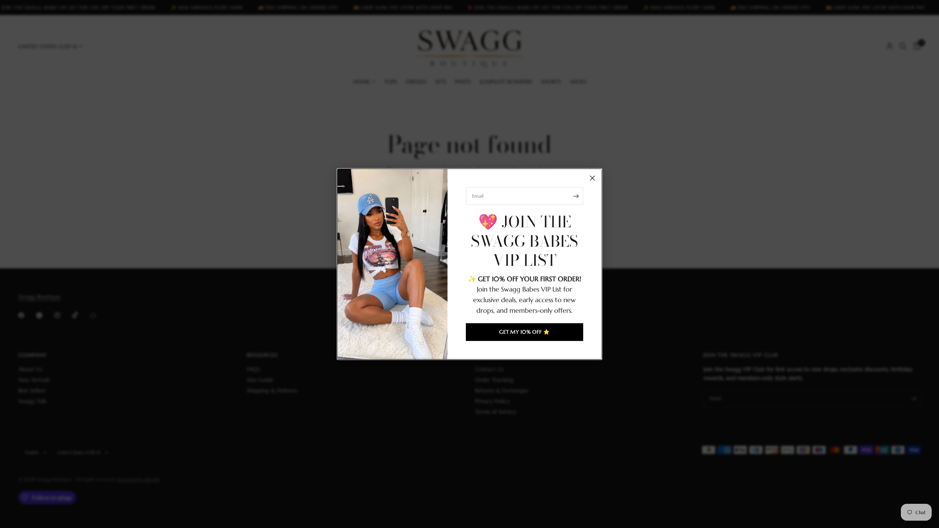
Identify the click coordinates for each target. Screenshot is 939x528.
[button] (524, 332)
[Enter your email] (576, 196)
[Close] (592, 178)
